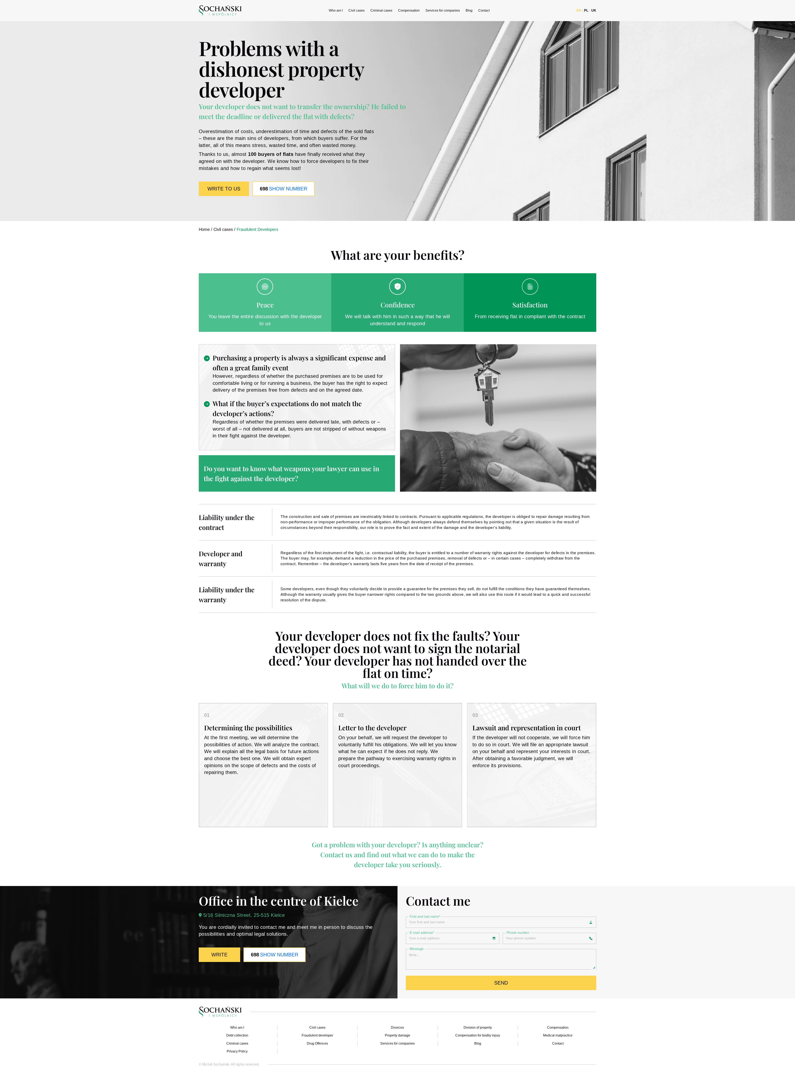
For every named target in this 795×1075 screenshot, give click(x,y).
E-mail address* (422, 932)
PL (586, 10)
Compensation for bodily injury (477, 1035)
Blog (469, 10)
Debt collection (237, 1035)
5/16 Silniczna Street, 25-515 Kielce (244, 915)
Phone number (518, 932)
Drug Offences (317, 1043)
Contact (484, 10)
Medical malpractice (557, 1035)
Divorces (397, 1027)
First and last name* (425, 916)
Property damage (397, 1035)
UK (593, 10)
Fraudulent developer (317, 1035)
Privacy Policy (237, 1051)
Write (219, 954)
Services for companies (442, 10)
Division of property (478, 1027)
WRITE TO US (223, 188)
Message (417, 949)
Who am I (336, 10)
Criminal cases (381, 10)
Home (204, 229)
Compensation (409, 10)
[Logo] (220, 10)
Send (501, 983)
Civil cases (356, 10)
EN (578, 10)
